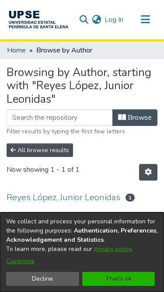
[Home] (38, 20)
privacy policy (112, 249)
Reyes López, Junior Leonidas (63, 197)
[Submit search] (83, 19)
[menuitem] (96, 19)
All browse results (42, 150)
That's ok (118, 279)
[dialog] (82, 252)
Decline (42, 279)
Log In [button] (114, 19)
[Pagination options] (148, 172)
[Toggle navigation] (145, 19)
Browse (139, 117)
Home (16, 50)
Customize (20, 261)
